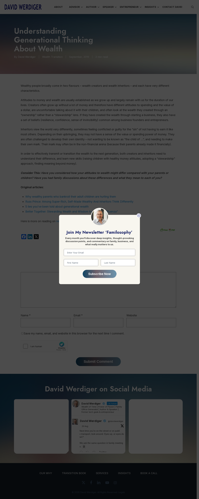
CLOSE (139, 215)
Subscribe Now (99, 274)
